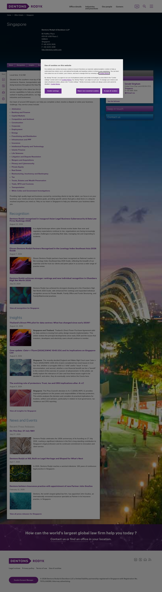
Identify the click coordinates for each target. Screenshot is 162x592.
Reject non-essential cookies (88, 91)
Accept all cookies (110, 91)
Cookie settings (53, 91)
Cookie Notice (55, 84)
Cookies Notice (104, 73)
